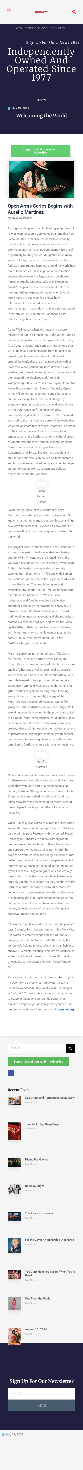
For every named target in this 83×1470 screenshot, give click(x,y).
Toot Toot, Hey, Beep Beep (42, 1124)
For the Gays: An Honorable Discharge (49, 1240)
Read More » (31, 1102)
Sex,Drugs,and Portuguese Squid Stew (50, 1097)
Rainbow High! (34, 1186)
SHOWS (41, 100)
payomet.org (66, 1009)
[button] (9, 9)
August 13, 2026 (36, 1329)
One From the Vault (37, 1298)
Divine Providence (36, 1159)
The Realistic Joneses (39, 1213)
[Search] (70, 1048)
